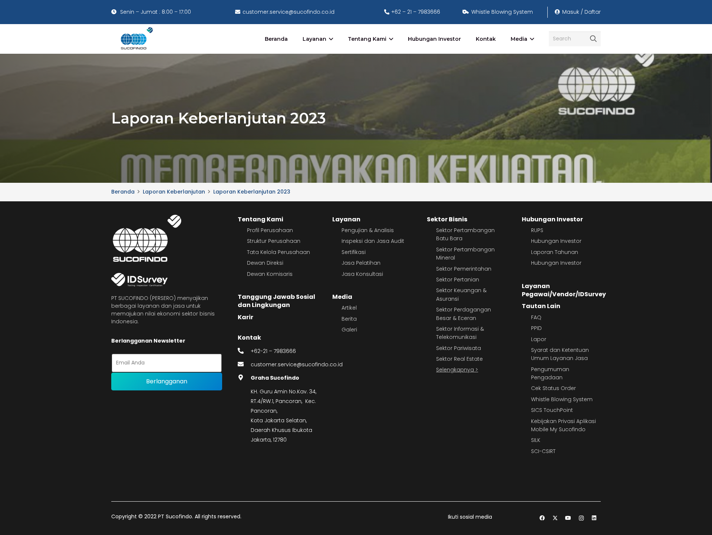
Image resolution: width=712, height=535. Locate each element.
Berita (349, 319)
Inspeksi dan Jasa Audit (373, 241)
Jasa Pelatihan (361, 263)
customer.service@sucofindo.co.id (297, 364)
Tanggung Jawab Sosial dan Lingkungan (276, 301)
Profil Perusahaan (270, 230)
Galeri (349, 329)
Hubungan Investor (552, 219)
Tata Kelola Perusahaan (278, 252)
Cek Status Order (553, 388)
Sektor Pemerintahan (463, 269)
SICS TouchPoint (552, 410)
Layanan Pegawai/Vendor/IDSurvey (564, 290)
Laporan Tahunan (554, 252)
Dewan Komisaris (270, 274)
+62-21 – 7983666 (273, 351)
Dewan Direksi (265, 263)
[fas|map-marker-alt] (244, 378)
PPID (536, 328)
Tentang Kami (260, 219)
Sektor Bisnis (447, 219)
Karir (245, 317)
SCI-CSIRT (543, 451)
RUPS (537, 230)
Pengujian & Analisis (368, 230)
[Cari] (593, 39)
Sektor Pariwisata (458, 348)
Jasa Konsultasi (362, 274)
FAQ (536, 317)
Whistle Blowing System (562, 399)
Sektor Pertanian (457, 279)
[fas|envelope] (244, 364)
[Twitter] (555, 518)
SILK (535, 440)
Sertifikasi (354, 252)
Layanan (346, 219)
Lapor (538, 339)
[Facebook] (542, 518)
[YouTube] (568, 518)
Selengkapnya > (457, 369)
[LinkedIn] (594, 518)
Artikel (349, 307)
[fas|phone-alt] (244, 351)
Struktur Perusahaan (273, 241)
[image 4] (135, 39)
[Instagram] (581, 518)
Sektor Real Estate (459, 359)
